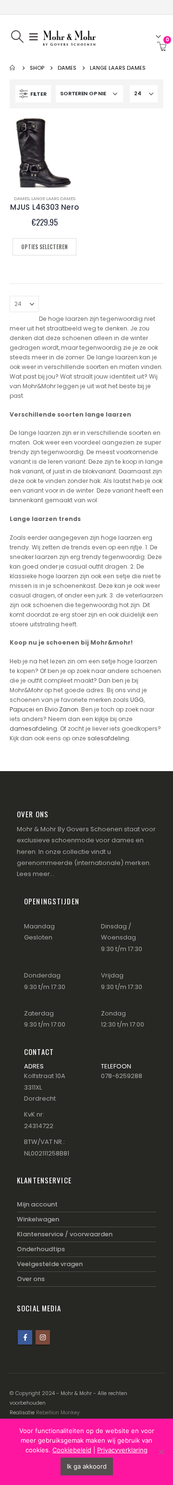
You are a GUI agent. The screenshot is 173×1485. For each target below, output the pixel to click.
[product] (44, 153)
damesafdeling (33, 728)
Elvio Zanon (61, 709)
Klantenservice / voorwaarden (64, 1234)
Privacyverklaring (122, 1450)
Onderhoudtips (41, 1249)
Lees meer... (35, 873)
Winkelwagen (38, 1219)
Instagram (43, 1337)
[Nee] (161, 1452)
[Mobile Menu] (34, 36)
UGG (137, 700)
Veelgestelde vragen (50, 1264)
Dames (21, 198)
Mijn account (37, 1204)
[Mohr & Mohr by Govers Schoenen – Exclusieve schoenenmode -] (69, 36)
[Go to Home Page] (13, 68)
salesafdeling (108, 738)
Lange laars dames (53, 198)
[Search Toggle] (17, 36)
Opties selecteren (44, 247)
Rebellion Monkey (58, 1412)
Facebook (25, 1337)
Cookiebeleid (71, 1450)
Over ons (31, 1278)
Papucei (23, 709)
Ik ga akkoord (87, 1466)
